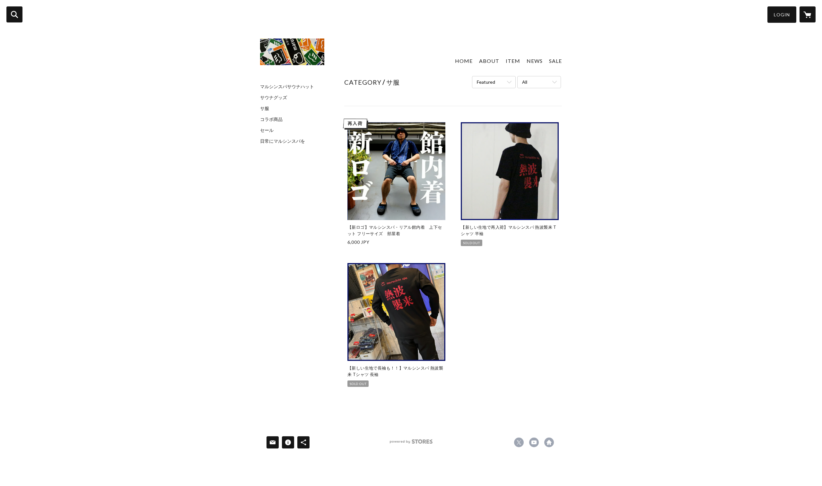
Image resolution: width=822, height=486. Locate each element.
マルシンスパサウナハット (287, 86)
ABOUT (489, 61)
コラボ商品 (271, 119)
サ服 (264, 108)
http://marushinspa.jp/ (549, 442)
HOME (464, 61)
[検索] (14, 14)
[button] (781, 14)
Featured (486, 82)
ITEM (513, 61)
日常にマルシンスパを (282, 141)
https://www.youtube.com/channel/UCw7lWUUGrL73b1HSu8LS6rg (534, 442)
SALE (555, 61)
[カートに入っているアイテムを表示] (808, 14)
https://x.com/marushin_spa (519, 442)
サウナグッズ (273, 97)
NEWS (535, 61)
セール (267, 130)
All (524, 82)
